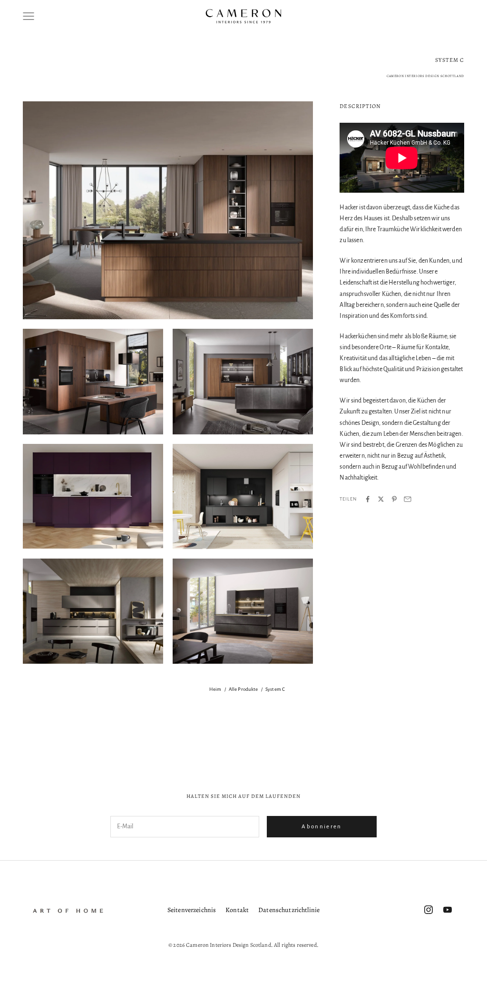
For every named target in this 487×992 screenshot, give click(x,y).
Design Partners (194, 721)
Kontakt (237, 909)
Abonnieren (321, 827)
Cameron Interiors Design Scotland (431, 703)
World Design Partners (337, 757)
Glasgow (426, 721)
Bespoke (225, 703)
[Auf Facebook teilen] (367, 499)
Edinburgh (343, 721)
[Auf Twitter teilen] (381, 499)
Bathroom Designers (122, 703)
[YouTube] (447, 910)
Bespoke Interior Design (275, 703)
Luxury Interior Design (240, 757)
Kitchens (252, 739)
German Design (386, 721)
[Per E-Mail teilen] (407, 499)
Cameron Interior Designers (347, 703)
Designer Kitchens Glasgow (256, 721)
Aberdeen (26, 703)
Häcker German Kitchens (67, 739)
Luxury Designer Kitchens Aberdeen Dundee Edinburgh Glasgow (375, 739)
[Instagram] (428, 910)
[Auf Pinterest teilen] (394, 499)
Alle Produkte (243, 689)
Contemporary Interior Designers (61, 721)
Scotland (288, 757)
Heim (215, 689)
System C (275, 689)
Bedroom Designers (181, 703)
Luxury (282, 739)
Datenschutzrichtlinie (289, 909)
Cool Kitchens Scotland (137, 721)
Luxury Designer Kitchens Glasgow (163, 757)
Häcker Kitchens (210, 739)
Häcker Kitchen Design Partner (143, 739)
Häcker (456, 721)
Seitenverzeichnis (191, 909)
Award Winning (68, 703)
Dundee (310, 721)
